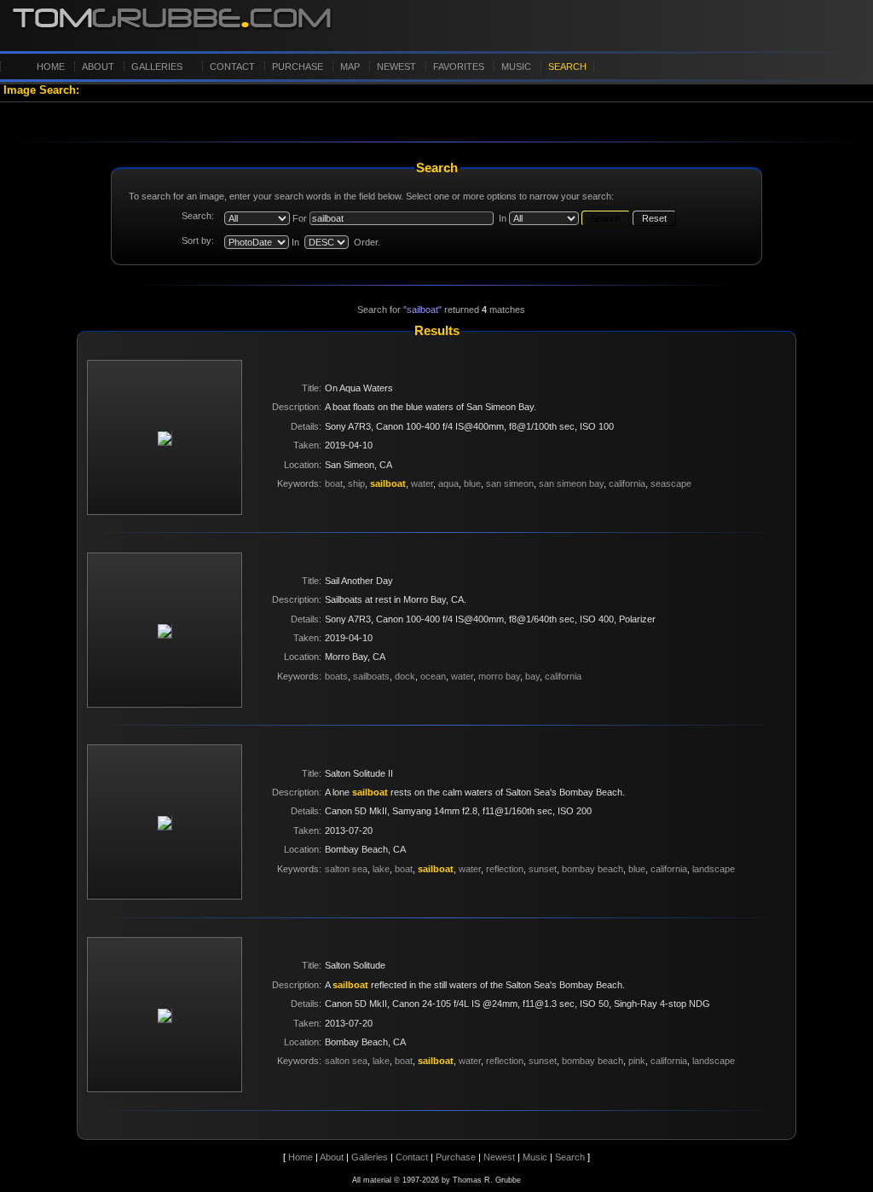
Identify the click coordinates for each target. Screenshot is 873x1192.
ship (356, 483)
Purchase (297, 66)
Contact (232, 66)
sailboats (371, 676)
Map (350, 66)
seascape (670, 483)
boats (336, 676)
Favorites (458, 66)
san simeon (510, 483)
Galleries (156, 66)
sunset (543, 869)
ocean (433, 676)
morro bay (499, 676)
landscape (713, 869)
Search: (198, 216)
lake (381, 869)
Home (51, 66)
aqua (448, 483)
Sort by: (198, 240)
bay (532, 676)
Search (567, 66)
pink (636, 1061)
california (627, 483)
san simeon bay (571, 483)
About (98, 66)
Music (516, 66)
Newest (396, 66)
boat (334, 483)
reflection (504, 869)
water (422, 483)
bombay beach (592, 869)
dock (405, 676)
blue (472, 483)
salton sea (346, 869)
